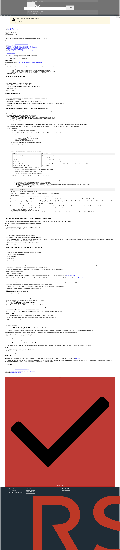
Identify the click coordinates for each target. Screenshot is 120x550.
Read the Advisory (21, 21)
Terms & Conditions (66, 488)
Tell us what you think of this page (21, 369)
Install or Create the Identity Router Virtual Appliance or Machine (20, 46)
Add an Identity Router (12, 45)
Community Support (30, 490)
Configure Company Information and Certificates (24, 42)
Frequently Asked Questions (15, 372)
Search (70, 7)
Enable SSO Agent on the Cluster (21, 44)
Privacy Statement (66, 490)
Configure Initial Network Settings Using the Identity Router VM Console (22, 47)
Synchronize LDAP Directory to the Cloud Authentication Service (20, 50)
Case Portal (28, 488)
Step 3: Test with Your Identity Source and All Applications (30, 62)
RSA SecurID (12, 490)
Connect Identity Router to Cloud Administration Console (18, 48)
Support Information (30, 493)
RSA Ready (77, 358)
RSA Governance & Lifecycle (16, 492)
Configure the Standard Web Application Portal (24, 51)
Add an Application (11, 53)
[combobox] (49, 8)
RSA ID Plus (12, 488)
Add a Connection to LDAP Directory (15, 49)
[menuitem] (63, 1)
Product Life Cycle (30, 491)
